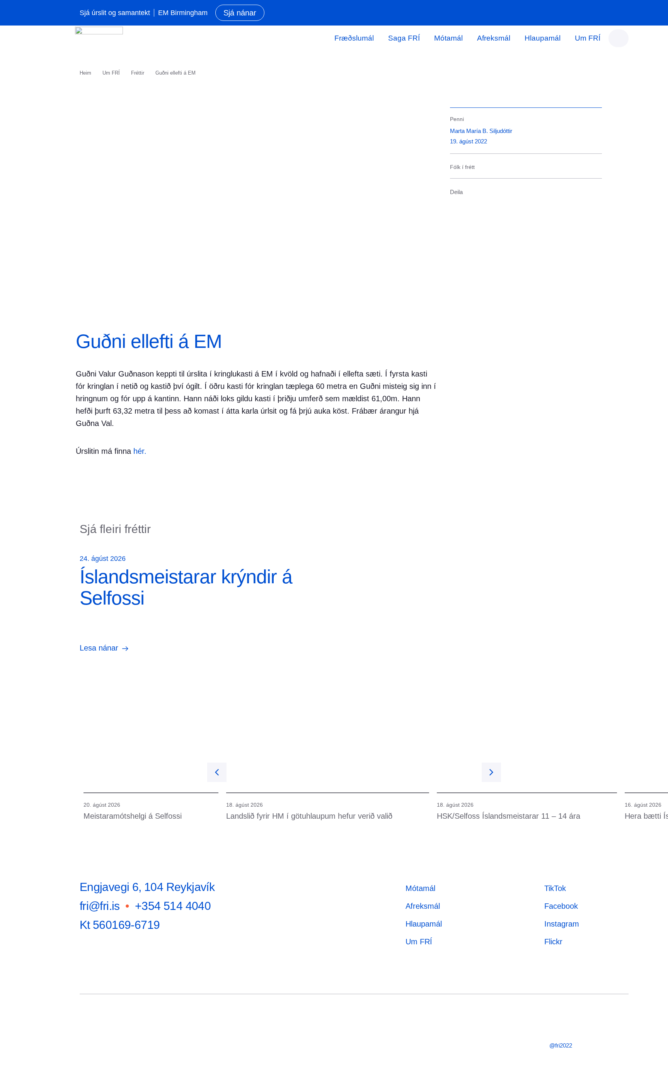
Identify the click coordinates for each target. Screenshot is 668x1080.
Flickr (553, 941)
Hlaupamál (543, 38)
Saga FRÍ (404, 38)
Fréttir (137, 73)
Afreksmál (493, 38)
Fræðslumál (354, 38)
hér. (140, 451)
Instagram (561, 924)
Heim (85, 73)
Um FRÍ (587, 38)
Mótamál (448, 38)
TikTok (555, 888)
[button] (451, 207)
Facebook (561, 906)
